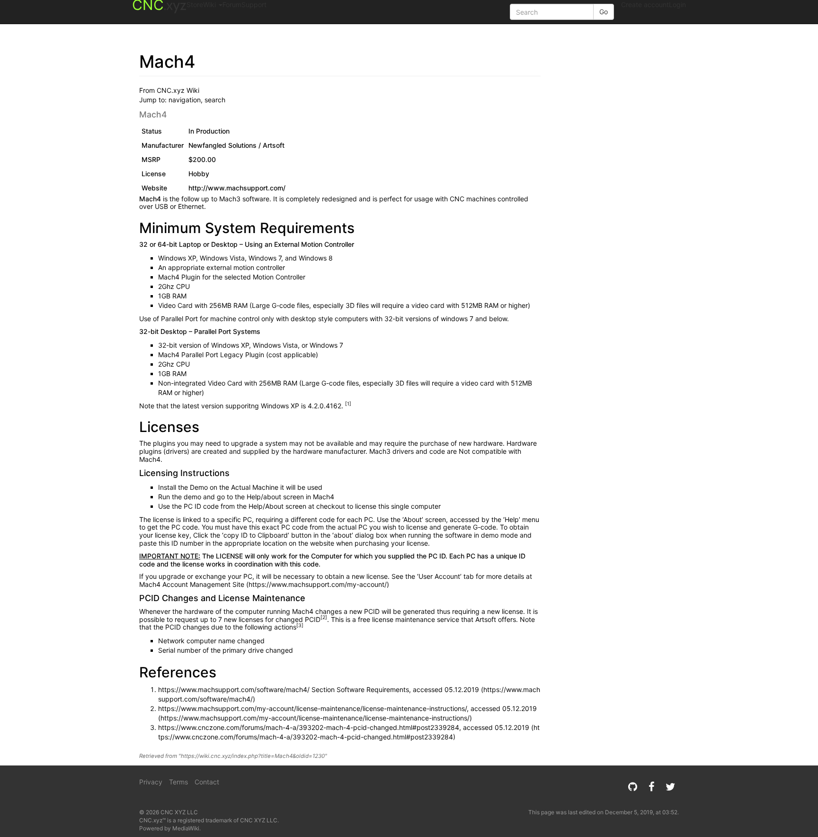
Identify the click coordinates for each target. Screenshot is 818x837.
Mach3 (229, 199)
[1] (348, 404)
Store (195, 4)
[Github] (632, 787)
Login (677, 4)
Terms (178, 782)
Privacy (150, 782)
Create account (645, 4)
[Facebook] (651, 787)
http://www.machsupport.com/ (236, 188)
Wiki (210, 4)
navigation (185, 100)
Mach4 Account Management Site (191, 584)
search (214, 100)
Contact (207, 782)
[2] (323, 617)
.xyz (159, 7)
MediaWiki (185, 828)
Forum (231, 4)
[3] (299, 625)
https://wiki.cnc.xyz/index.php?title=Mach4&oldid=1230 (253, 756)
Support (254, 4)
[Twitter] (670, 787)
